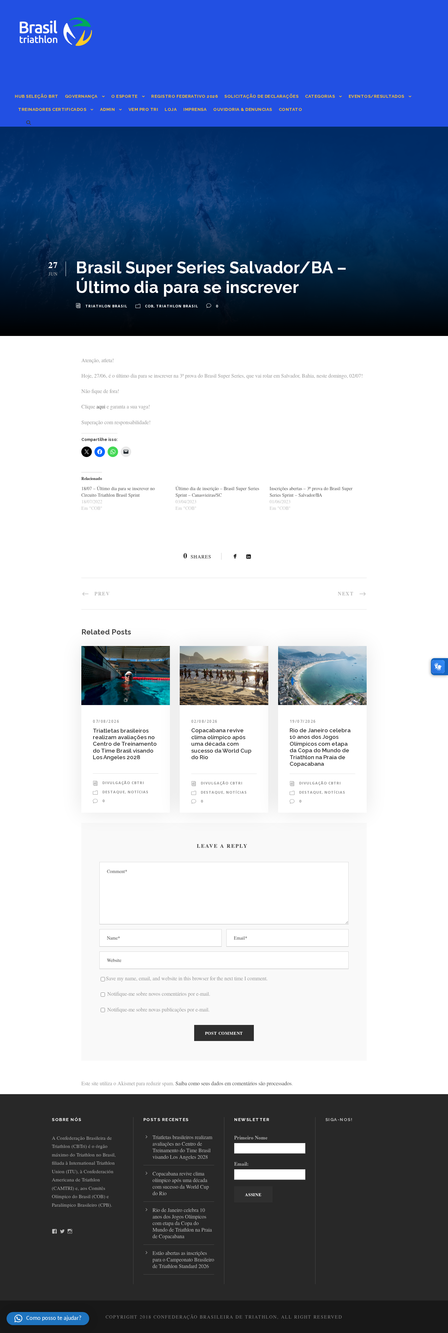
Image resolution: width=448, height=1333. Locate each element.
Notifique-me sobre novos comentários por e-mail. (158, 993)
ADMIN (107, 109)
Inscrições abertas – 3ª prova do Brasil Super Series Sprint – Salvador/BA (311, 491)
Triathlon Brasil (106, 305)
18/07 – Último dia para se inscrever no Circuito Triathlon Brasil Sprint (118, 491)
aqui (100, 406)
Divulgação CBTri (123, 782)
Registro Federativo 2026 (184, 96)
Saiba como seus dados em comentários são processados (233, 1083)
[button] (48, 1318)
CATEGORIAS (320, 96)
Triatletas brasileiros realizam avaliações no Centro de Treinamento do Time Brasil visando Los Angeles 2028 (125, 744)
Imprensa (195, 109)
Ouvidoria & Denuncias (242, 109)
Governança (81, 96)
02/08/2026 (204, 721)
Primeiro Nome (251, 1137)
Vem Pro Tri (143, 109)
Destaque (113, 791)
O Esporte (124, 96)
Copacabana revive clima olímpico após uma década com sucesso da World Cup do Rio (221, 743)
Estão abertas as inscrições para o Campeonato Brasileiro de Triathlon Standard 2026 (183, 1259)
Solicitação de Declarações (261, 96)
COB (149, 305)
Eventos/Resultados (376, 96)
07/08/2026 (106, 721)
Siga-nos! (339, 1119)
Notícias (138, 791)
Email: (241, 1163)
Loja (171, 109)
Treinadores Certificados (52, 109)
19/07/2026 (303, 721)
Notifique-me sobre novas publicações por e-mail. (158, 1009)
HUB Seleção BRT (36, 96)
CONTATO (290, 109)
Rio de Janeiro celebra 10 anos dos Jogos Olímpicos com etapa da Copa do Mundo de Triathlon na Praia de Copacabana (320, 747)
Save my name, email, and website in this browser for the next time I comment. (187, 978)
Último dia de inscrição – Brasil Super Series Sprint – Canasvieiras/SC (217, 491)
